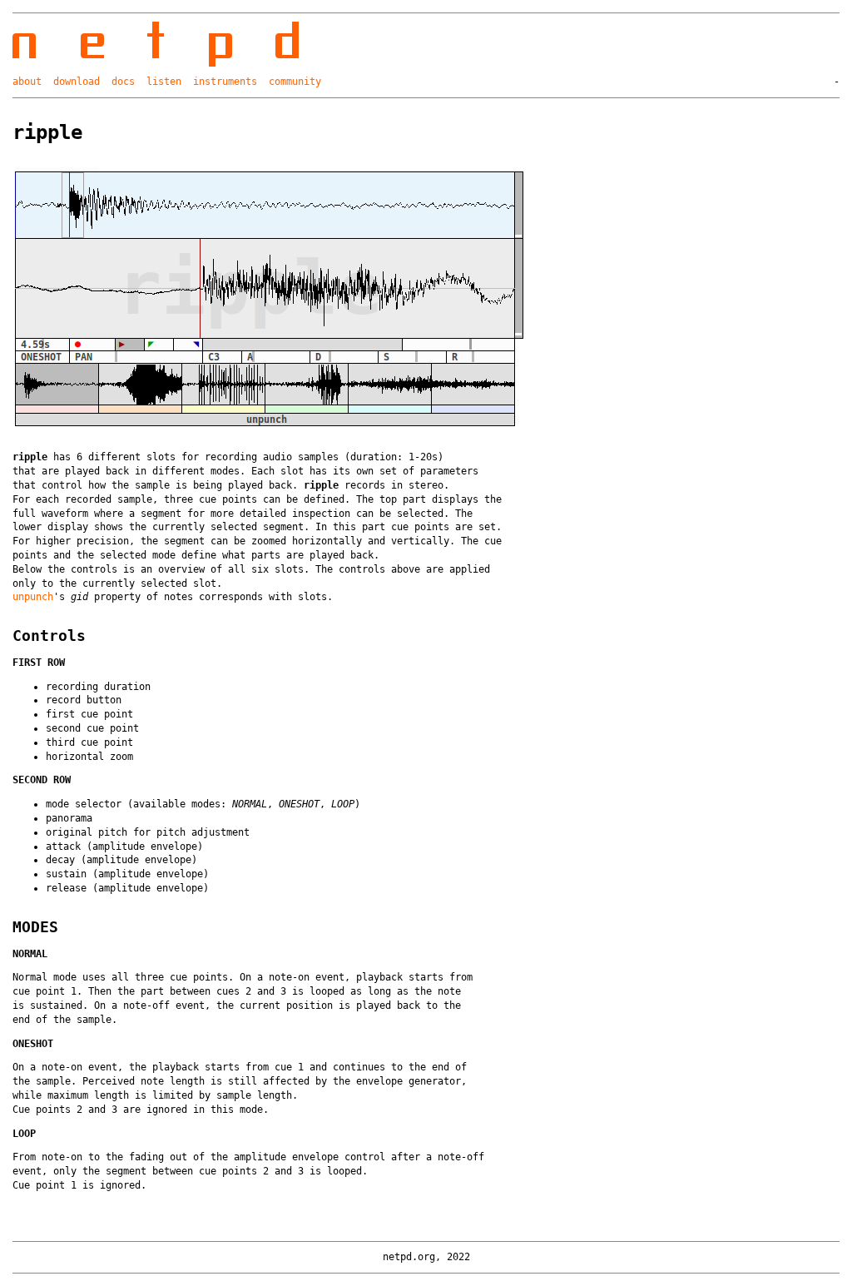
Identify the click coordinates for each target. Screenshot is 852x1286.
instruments (225, 81)
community (295, 81)
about (27, 81)
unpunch (32, 597)
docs (123, 81)
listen (163, 81)
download (76, 81)
